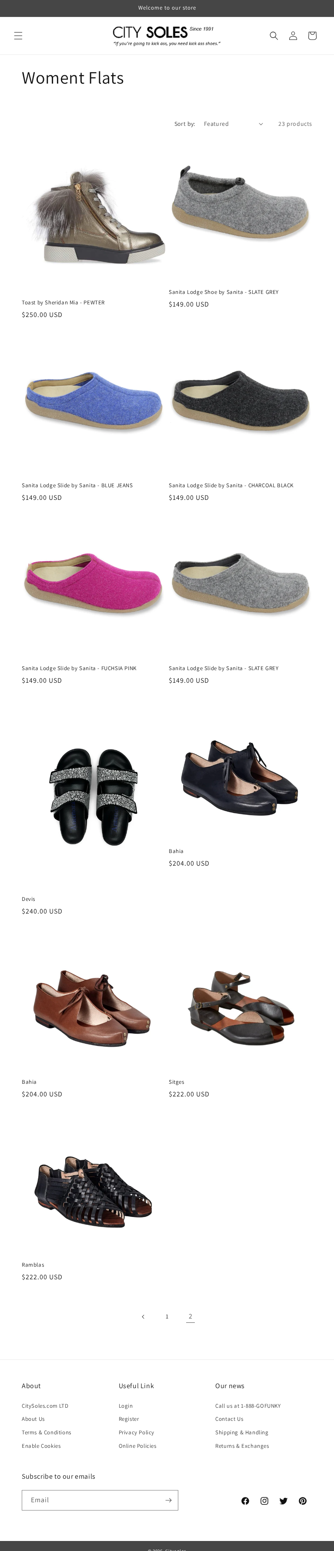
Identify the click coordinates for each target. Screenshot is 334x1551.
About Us (33, 1419)
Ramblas (33, 1264)
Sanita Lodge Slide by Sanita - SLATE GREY (224, 668)
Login (126, 1405)
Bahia (176, 851)
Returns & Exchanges (242, 1446)
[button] (18, 35)
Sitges (176, 1082)
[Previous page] (143, 1316)
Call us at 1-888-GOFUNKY (248, 1405)
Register (129, 1419)
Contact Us (229, 1419)
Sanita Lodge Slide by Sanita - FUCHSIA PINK (79, 668)
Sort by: (184, 124)
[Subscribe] (168, 1500)
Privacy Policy (136, 1432)
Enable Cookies (41, 1446)
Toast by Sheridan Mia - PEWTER (63, 302)
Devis (28, 899)
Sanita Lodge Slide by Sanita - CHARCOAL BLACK (231, 485)
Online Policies (138, 1446)
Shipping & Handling (241, 1432)
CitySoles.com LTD (45, 1405)
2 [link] (191, 1316)
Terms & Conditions (46, 1432)
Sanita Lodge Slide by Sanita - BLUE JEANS (77, 485)
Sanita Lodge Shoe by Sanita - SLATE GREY (224, 292)
